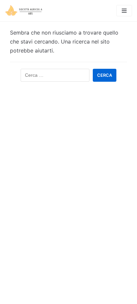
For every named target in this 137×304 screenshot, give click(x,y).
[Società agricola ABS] (25, 11)
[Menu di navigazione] (124, 10)
